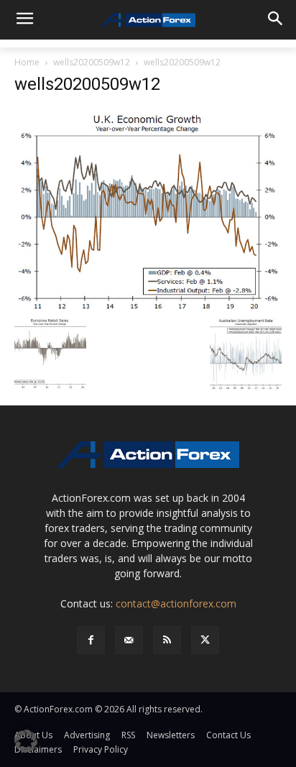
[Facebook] (91, 640)
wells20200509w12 (91, 62)
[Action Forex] (148, 20)
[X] (205, 640)
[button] (26, 741)
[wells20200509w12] (148, 209)
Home (27, 62)
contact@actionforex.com (176, 603)
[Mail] (129, 640)
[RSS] (167, 640)
